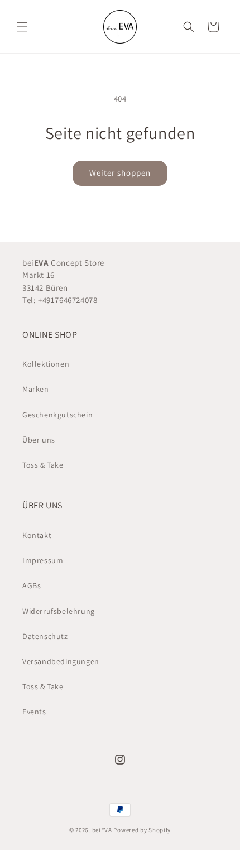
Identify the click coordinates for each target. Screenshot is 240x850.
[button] (22, 27)
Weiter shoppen (120, 172)
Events (34, 712)
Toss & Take (43, 465)
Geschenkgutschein (57, 415)
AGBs (31, 585)
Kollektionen (45, 364)
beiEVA (102, 830)
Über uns (38, 440)
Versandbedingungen (60, 661)
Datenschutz (45, 636)
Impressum (42, 560)
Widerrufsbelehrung (58, 611)
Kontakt (36, 535)
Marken (35, 389)
